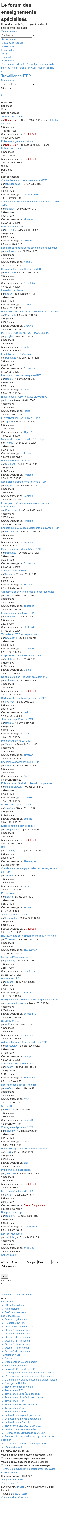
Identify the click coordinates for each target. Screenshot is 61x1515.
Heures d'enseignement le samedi (19, 1084)
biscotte (9, 981)
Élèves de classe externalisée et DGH (21, 549)
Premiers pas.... (9, 893)
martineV (10, 251)
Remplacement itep (11, 1212)
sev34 (27, 733)
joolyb (8, 336)
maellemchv (30, 1035)
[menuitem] (12, 42)
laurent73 (10, 1216)
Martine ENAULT (14, 786)
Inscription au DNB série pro (16, 354)
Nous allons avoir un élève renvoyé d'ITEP (23, 481)
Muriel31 (9, 208)
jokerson (28, 474)
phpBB (21, 1486)
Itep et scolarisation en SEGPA (17, 1191)
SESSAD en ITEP (10, 1020)
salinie (27, 907)
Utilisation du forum (11, 148)
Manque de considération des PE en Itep (22, 439)
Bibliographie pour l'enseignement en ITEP (23, 698)
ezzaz (27, 886)
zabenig (28, 992)
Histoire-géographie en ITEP (16, 804)
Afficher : (6, 1262)
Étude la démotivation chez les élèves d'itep (24, 396)
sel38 (8, 1194)
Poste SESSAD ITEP (12, 226)
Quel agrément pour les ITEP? (17, 1127)
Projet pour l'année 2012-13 (15, 740)
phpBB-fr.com (20, 1493)
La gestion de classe (12, 290)
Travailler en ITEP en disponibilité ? (20, 634)
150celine (29, 606)
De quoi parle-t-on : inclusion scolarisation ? (24, 676)
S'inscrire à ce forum (12, 116)
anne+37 (28, 1120)
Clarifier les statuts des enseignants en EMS (24, 180)
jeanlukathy (11, 918)
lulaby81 (28, 1056)
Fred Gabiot (30, 1077)
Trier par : (32, 1262)
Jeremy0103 (30, 1226)
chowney (10, 1130)
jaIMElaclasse (12, 183)
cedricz (9, 701)
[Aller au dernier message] (39, 194)
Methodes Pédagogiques (14, 957)
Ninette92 (10, 464)
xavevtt (9, 765)
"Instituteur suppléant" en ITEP (17, 719)
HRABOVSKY (12, 531)
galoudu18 (10, 1173)
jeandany (10, 960)
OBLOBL (10, 230)
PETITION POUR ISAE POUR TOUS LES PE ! (26, 332)
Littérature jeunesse (11, 1233)
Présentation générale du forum (17, 141)
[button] (1, 98)
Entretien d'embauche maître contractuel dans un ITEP (29, 311)
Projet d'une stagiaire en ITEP (17, 1169)
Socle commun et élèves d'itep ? (18, 825)
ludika (27, 389)
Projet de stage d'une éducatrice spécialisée (24, 1148)
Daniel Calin (11, 120)
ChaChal (10, 315)
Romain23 (10, 272)
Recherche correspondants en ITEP (20, 762)
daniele (28, 797)
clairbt (8, 595)
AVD (7, 1024)
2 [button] (2, 95)
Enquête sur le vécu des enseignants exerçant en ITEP (30, 527)
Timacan (9, 744)
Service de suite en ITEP (14, 914)
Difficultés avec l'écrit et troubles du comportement (27, 783)
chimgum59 (11, 829)
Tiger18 (9, 421)
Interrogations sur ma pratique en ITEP (21, 375)
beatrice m (29, 971)
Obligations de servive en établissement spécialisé (27, 591)
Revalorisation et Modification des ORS (21, 269)
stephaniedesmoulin (16, 1003)
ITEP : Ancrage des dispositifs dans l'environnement (28, 935)
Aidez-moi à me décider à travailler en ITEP (24, 1042)
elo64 (8, 1152)
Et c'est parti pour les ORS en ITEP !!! (20, 418)
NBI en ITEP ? (8, 1106)
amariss (9, 808)
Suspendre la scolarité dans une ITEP (21, 655)
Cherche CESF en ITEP (14, 570)
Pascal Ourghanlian (34, 1205)
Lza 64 (8, 293)
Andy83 (28, 261)
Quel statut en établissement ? (17, 1063)
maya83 (9, 485)
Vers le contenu (9, 31)
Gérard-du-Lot (12, 510)
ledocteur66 (11, 1045)
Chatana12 (11, 637)
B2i (3, 847)
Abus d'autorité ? (10, 978)
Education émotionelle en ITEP (17, 613)
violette (9, 659)
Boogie (9, 379)
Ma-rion (9, 574)
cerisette (9, 875)
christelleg (10, 1237)
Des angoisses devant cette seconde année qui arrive (29, 247)
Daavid (9, 896)
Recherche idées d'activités (15, 460)
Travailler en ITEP (16, 75)
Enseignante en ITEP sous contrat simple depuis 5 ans (30, 999)
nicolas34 (10, 616)
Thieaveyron (11, 850)
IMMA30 (9, 1109)
